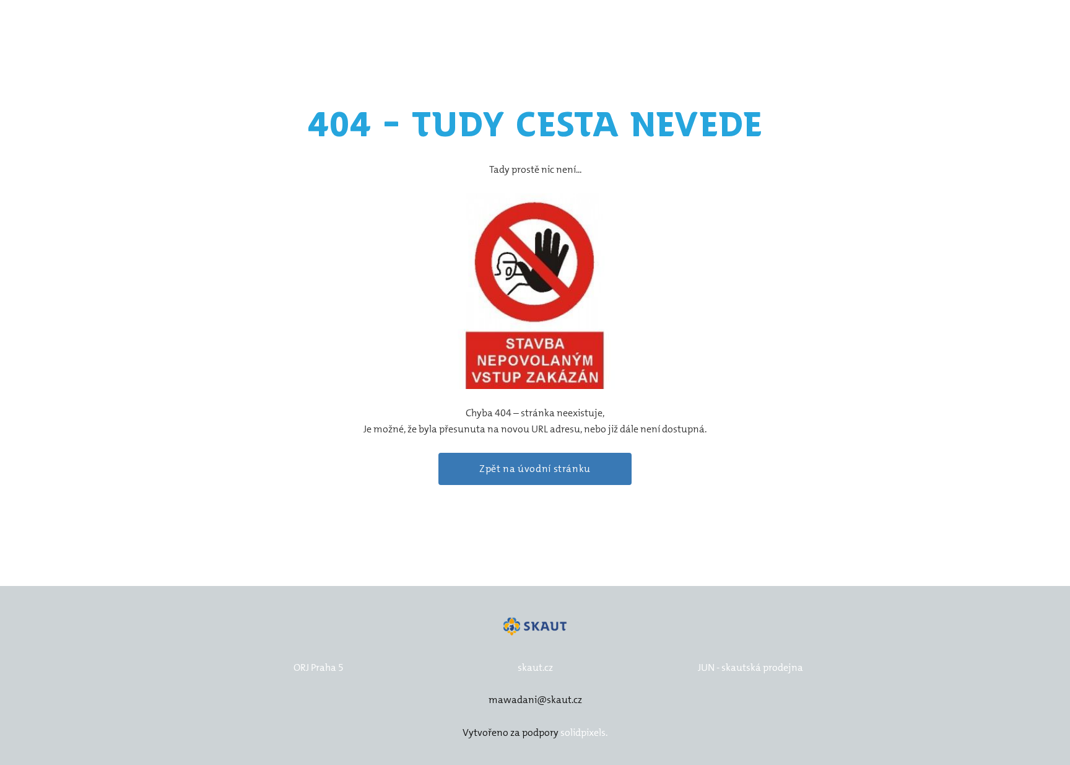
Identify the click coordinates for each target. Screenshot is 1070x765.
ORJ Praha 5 (319, 667)
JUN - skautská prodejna (750, 667)
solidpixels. (583, 732)
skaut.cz (535, 667)
